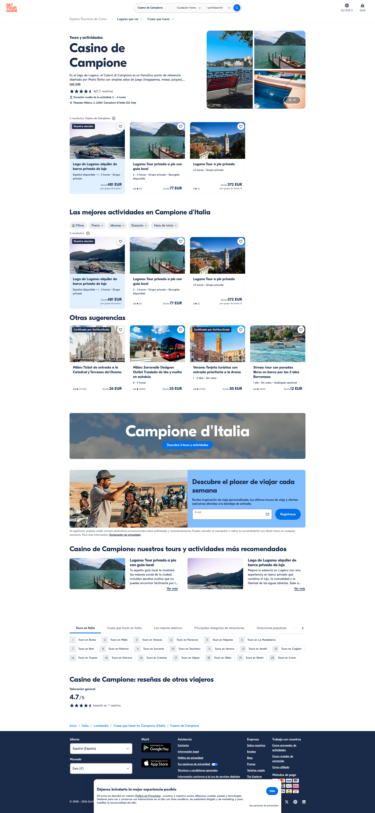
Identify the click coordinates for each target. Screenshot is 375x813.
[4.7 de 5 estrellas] (81, 91)
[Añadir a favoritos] (120, 126)
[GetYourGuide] (11, 8)
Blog (250, 758)
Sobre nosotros (256, 745)
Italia (85, 726)
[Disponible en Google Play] (156, 748)
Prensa (251, 764)
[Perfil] (362, 5)
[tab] (85, 628)
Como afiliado (280, 767)
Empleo (251, 751)
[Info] (113, 118)
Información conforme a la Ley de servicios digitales (209, 776)
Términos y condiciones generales (198, 770)
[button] (97, 158)
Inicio (73, 726)
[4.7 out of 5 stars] (81, 705)
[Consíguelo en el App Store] (156, 763)
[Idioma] (347, 5)
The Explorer (254, 776)
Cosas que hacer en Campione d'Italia (139, 726)
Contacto (183, 745)
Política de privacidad (190, 758)
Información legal (188, 751)
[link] (97, 158)
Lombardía (101, 726)
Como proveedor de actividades (284, 748)
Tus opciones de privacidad (194, 764)
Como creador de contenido (282, 759)
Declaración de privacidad (124, 535)
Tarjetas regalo (256, 770)
